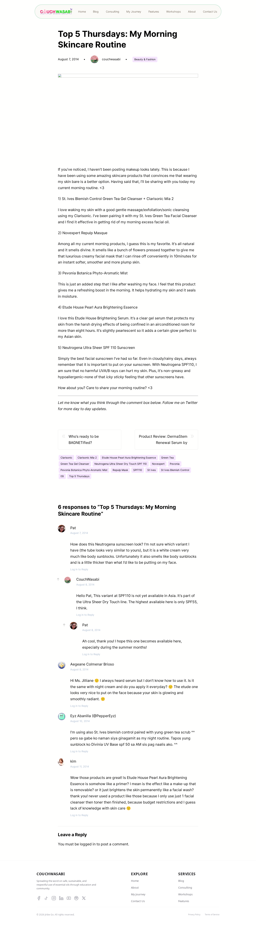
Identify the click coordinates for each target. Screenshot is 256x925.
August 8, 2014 (85, 584)
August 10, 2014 (80, 721)
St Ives (151, 470)
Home (135, 881)
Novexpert (158, 463)
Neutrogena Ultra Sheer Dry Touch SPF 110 (120, 463)
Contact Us (138, 901)
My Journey (138, 894)
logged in (88, 844)
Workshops (185, 894)
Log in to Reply (79, 569)
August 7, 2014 (79, 532)
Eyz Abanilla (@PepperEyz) (93, 716)
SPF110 (137, 470)
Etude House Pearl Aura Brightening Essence (129, 457)
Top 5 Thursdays (79, 476)
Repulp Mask (120, 470)
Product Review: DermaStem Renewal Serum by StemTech (163, 440)
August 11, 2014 (79, 766)
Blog (181, 881)
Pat (73, 528)
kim (73, 761)
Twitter (192, 402)
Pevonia (175, 463)
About (135, 887)
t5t (62, 476)
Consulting (185, 887)
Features (183, 901)
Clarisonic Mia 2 (87, 457)
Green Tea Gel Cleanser (75, 463)
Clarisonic (66, 457)
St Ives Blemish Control (175, 470)
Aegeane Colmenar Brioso (92, 664)
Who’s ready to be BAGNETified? (84, 439)
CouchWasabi (87, 579)
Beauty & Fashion (145, 59)
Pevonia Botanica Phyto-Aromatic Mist (84, 470)
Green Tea (167, 457)
